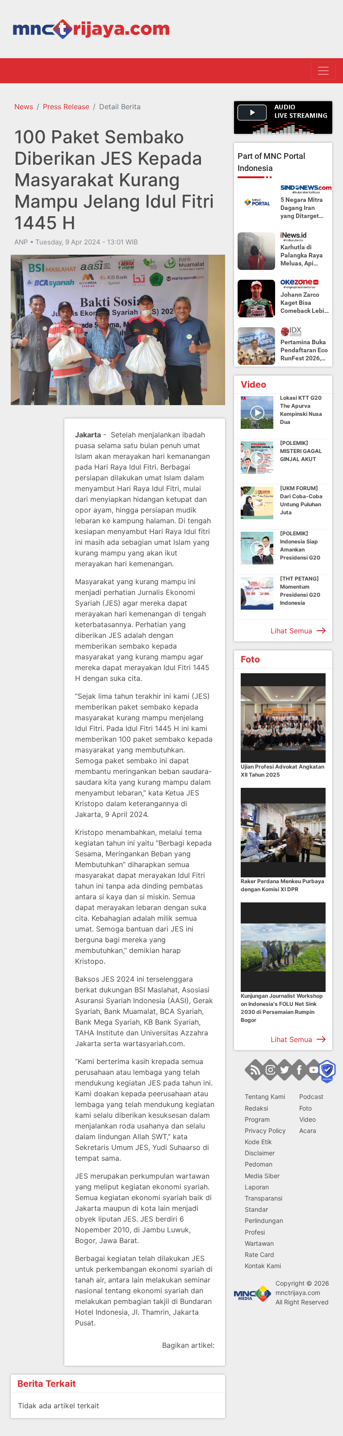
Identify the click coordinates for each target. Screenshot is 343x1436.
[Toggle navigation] (323, 71)
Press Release (66, 106)
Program (257, 1119)
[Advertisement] (46, 553)
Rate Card (259, 1254)
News (23, 106)
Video (307, 1119)
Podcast (311, 1096)
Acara (307, 1130)
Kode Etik (258, 1141)
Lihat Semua (291, 630)
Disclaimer (260, 1153)
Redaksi (256, 1108)
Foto (305, 1108)
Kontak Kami (263, 1265)
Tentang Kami (265, 1096)
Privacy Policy (265, 1130)
